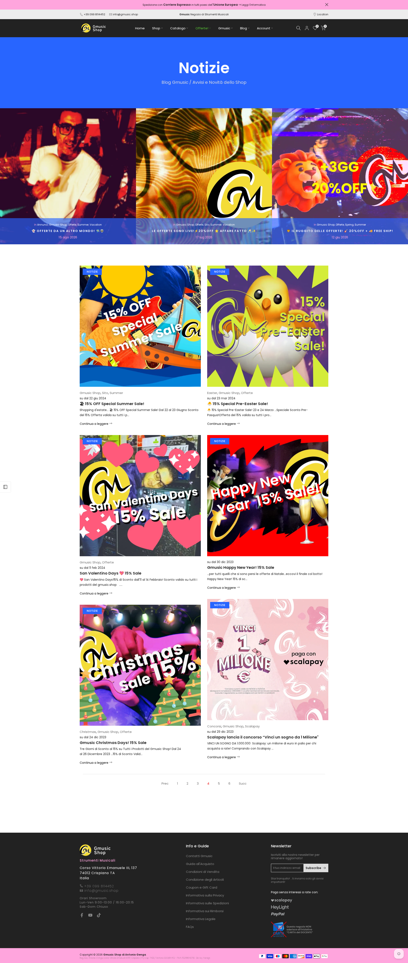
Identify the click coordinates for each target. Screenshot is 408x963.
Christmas (88, 732)
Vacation (96, 224)
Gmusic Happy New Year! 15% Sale (240, 567)
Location (322, 14)
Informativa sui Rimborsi (205, 911)
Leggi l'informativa (254, 5)
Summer (83, 224)
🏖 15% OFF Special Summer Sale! (112, 403)
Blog (243, 28)
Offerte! (202, 28)
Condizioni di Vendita (202, 871)
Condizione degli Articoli (205, 879)
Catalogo (178, 28)
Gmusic (224, 28)
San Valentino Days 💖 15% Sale (110, 573)
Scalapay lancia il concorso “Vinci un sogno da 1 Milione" (263, 737)
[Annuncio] (204, 4)
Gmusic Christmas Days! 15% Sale (113, 742)
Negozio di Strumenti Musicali (204, 14)
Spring (349, 224)
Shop (156, 28)
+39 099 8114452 (94, 14)
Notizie (92, 272)
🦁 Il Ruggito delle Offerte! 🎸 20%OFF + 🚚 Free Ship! (340, 231)
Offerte (72, 224)
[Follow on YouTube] (90, 915)
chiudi (81, 4)
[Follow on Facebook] (82, 915)
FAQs (190, 927)
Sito (206, 224)
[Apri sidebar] (5, 487)
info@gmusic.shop (125, 14)
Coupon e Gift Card (201, 887)
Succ (242, 783)
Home (140, 28)
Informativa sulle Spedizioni (207, 903)
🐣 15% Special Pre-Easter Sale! (237, 403)
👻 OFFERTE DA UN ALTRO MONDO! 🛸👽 (68, 231)
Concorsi (214, 726)
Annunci (42, 224)
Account (263, 28)
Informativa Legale (200, 919)
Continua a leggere (94, 424)
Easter (212, 393)
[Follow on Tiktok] (99, 915)
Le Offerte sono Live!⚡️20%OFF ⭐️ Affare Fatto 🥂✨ (204, 231)
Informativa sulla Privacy (205, 895)
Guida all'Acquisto (200, 864)
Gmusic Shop (58, 224)
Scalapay (252, 726)
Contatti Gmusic (199, 856)
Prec (165, 783)
